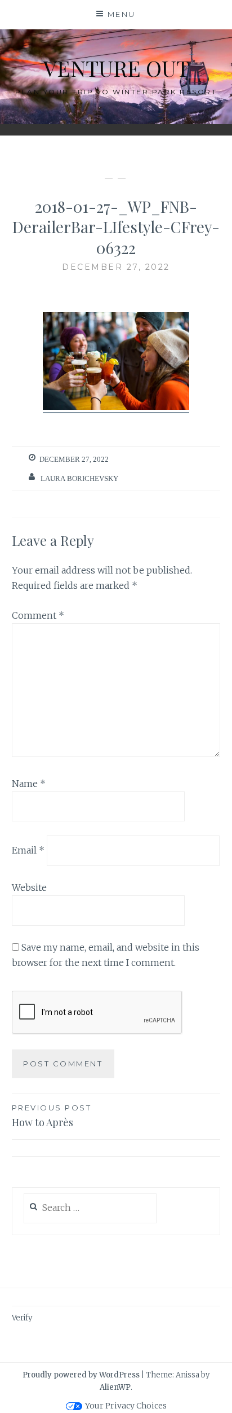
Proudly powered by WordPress (81, 1375)
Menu (122, 14)
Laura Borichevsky (79, 478)
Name (29, 783)
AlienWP (115, 1387)
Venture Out (116, 68)
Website (29, 887)
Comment (38, 615)
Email (28, 850)
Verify (22, 1318)
